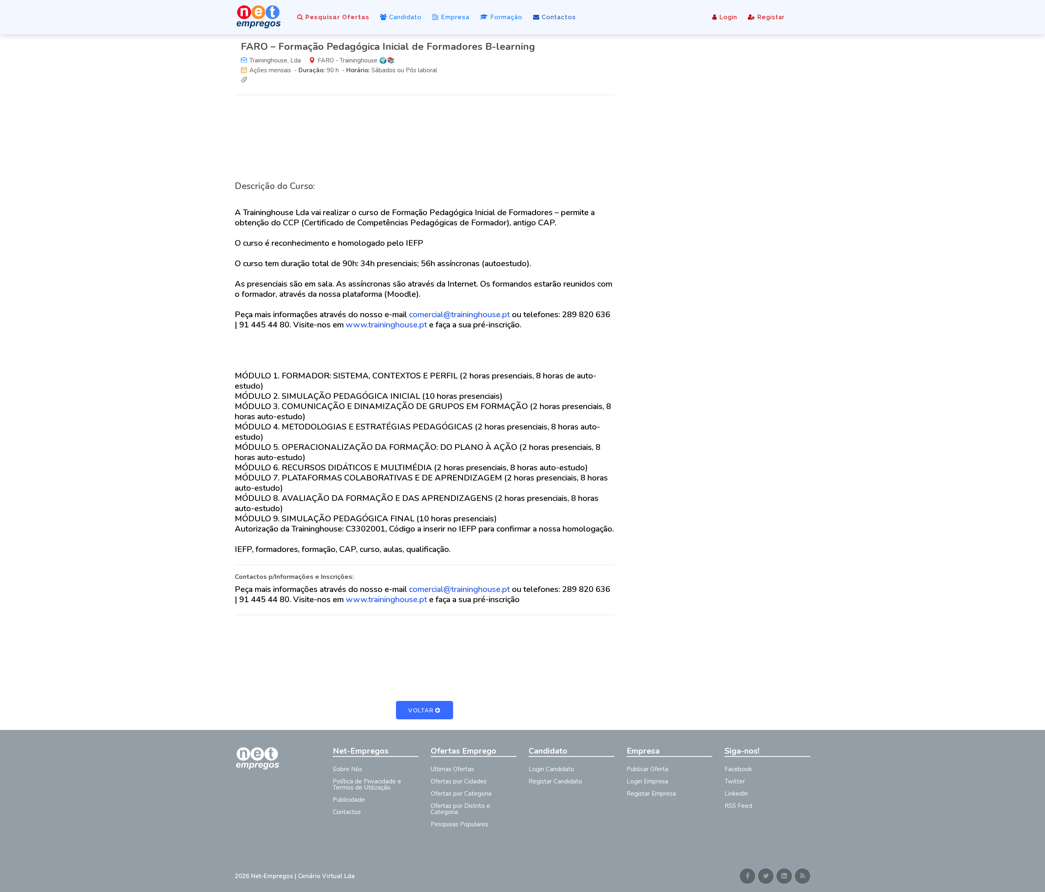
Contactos (558, 17)
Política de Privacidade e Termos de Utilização (367, 784)
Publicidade (349, 800)
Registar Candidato (555, 781)
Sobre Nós (347, 769)
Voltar (421, 710)
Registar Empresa (651, 794)
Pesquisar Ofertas (336, 17)
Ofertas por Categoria (461, 794)
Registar (770, 17)
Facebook (738, 769)
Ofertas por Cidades (459, 781)
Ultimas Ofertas (452, 769)
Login (727, 17)
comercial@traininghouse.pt (459, 314)
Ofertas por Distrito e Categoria (460, 809)
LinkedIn (736, 794)
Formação (505, 17)
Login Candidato (551, 769)
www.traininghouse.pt (386, 324)
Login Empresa (647, 781)
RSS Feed (738, 806)
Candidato (404, 17)
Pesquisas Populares (459, 824)
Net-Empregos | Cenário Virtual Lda (303, 876)
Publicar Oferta (647, 769)
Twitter (735, 781)
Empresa (454, 17)
